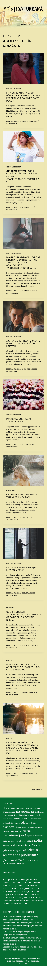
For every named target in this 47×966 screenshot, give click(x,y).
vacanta (20, 863)
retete (13, 860)
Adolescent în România (33, 808)
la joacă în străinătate (35, 836)
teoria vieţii (31, 860)
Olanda (36, 845)
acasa (11, 808)
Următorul (35, 789)
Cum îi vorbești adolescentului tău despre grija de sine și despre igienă (23, 616)
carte (13, 815)
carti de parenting (28, 815)
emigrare (31, 827)
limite (5, 841)
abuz (5, 808)
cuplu (5, 823)
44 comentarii (11, 447)
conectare (26, 818)
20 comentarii (12, 520)
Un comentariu (12, 695)
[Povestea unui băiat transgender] (23, 394)
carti (18, 815)
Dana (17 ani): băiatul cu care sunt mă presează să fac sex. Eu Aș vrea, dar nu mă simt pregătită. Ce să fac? (22, 748)
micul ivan (14, 845)
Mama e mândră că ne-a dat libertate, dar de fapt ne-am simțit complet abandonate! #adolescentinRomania (23, 262)
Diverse (9, 660)
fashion (9, 831)
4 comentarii (11, 209)
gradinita (17, 831)
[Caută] (30, 25)
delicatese (10, 823)
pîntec (6, 860)
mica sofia (33, 840)
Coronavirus (36, 819)
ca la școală (7, 815)
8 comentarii (11, 123)
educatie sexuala (21, 827)
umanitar (13, 864)
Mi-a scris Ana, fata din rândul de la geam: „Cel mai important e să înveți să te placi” (23, 97)
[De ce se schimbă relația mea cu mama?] (23, 543)
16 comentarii (11, 371)
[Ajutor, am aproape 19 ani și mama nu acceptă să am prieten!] (23, 316)
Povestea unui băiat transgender (18, 420)
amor (5, 812)
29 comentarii (12, 293)
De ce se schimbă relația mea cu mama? (21, 568)
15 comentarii (11, 595)
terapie (6, 863)
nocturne (26, 845)
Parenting (10, 490)
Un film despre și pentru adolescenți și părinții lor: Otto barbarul (23, 667)
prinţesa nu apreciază (14, 850)
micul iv (5, 845)
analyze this (13, 812)
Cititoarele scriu (13, 89)
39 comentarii (12, 776)
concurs (17, 819)
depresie (17, 823)
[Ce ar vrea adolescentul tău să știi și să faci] (23, 470)
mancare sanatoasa (16, 841)
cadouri (41, 812)
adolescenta (18, 808)
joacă (22, 835)
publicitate (29, 855)
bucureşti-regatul (29, 811)
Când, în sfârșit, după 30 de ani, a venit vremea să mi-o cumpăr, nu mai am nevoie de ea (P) (23, 926)
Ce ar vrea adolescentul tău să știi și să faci (21, 495)
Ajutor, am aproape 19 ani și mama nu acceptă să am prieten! (23, 343)
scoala (20, 860)
